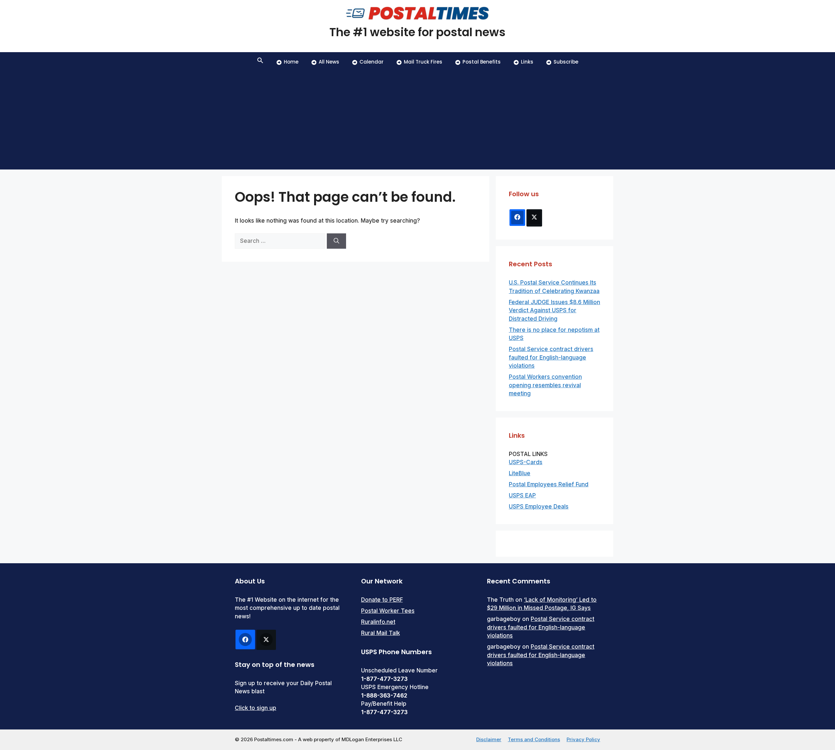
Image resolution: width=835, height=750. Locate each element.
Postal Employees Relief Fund (548, 484)
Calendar (371, 61)
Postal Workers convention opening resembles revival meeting (545, 385)
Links (527, 61)
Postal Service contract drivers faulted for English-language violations (551, 357)
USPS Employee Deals (539, 506)
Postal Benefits (482, 61)
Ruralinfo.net (378, 622)
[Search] (336, 241)
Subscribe (566, 61)
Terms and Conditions (534, 739)
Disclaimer (488, 739)
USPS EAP (522, 495)
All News (329, 61)
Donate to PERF (382, 599)
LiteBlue (519, 473)
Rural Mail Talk (380, 633)
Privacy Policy (583, 739)
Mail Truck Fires (423, 61)
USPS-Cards (525, 462)
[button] (260, 62)
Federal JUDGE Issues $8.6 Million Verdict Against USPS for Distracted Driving (554, 310)
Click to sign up (255, 708)
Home (291, 61)
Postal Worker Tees (388, 611)
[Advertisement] (417, 120)
